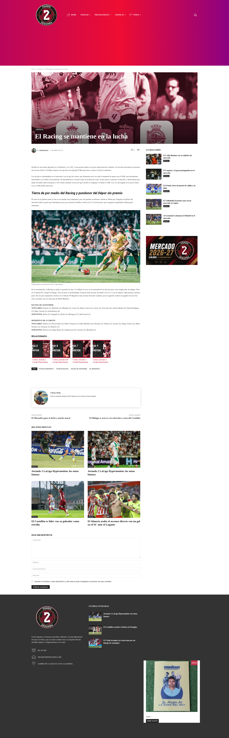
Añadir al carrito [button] (152, 721)
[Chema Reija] (34, 150)
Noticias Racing (62, 369)
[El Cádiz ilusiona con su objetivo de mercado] (153, 159)
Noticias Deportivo (46, 369)
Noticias (34, 466)
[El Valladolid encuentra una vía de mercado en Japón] (153, 204)
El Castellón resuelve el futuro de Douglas (120, 627)
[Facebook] (75, 158)
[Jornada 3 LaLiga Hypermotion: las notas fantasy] (57, 449)
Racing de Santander (79, 369)
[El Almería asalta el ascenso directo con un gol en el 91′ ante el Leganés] (114, 499)
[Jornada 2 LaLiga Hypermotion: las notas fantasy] (114, 449)
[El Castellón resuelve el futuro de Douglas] (95, 629)
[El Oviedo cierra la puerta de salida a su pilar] (153, 189)
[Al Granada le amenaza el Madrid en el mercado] (153, 219)
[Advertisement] (114, 47)
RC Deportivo (95, 369)
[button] (195, 15)
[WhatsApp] (96, 158)
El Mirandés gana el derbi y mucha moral (50, 418)
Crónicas (40, 69)
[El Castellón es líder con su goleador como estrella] (57, 499)
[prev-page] (147, 228)
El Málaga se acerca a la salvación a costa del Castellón (114, 418)
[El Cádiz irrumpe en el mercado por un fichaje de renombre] (95, 643)
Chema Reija (43, 150)
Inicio (33, 69)
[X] (82, 158)
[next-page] (151, 228)
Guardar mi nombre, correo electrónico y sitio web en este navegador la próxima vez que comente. (73, 581)
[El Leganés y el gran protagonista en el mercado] (153, 174)
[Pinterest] (89, 158)
